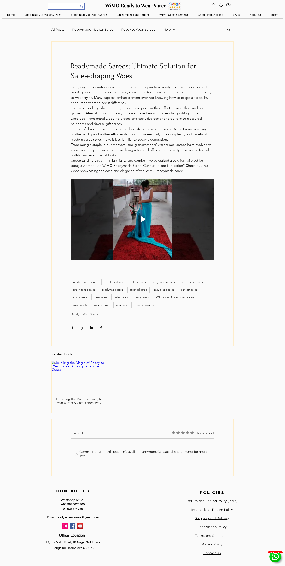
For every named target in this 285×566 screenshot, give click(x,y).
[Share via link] (101, 328)
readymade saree (112, 289)
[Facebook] (72, 526)
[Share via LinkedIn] (91, 328)
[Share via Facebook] (72, 328)
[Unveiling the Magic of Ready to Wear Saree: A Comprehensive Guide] (80, 376)
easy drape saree (164, 289)
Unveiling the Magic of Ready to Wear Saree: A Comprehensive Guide (79, 401)
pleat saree (100, 297)
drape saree (139, 282)
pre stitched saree (84, 289)
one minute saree (193, 282)
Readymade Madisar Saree (92, 29)
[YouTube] (80, 526)
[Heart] (221, 5)
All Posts (57, 29)
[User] (213, 5)
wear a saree (101, 304)
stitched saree (138, 289)
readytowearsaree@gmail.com (78, 517)
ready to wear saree (85, 282)
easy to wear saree (164, 282)
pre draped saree (114, 282)
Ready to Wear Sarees (138, 29)
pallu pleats (121, 297)
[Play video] (142, 219)
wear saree (122, 304)
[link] (228, 5)
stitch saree (80, 297)
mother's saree (145, 304)
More (167, 29)
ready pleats (142, 297)
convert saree (189, 289)
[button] (43, 14)
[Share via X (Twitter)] (82, 328)
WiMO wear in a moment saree (175, 297)
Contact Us (212, 553)
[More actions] (212, 55)
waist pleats (80, 304)
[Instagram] (65, 526)
